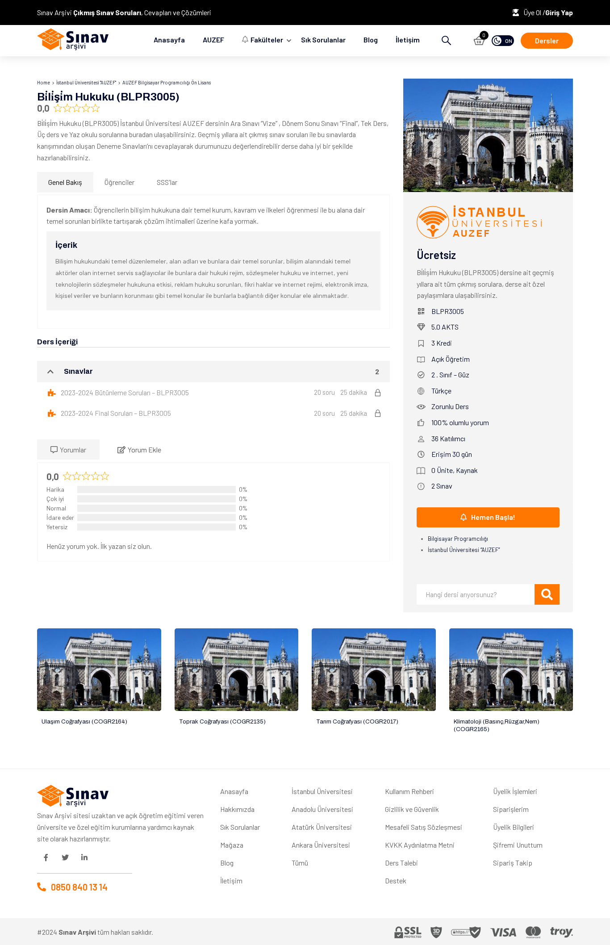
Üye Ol (533, 12)
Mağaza (231, 844)
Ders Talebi (401, 862)
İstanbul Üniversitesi (322, 791)
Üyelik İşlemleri (515, 791)
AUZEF (213, 39)
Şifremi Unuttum (518, 844)
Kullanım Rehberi (409, 791)
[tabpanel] (213, 261)
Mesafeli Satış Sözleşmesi (423, 827)
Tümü (300, 862)
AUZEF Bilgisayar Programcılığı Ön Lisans (166, 82)
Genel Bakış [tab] (65, 182)
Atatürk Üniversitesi (322, 827)
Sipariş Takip (512, 862)
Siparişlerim (511, 809)
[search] (547, 594)
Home (43, 82)
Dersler (547, 40)
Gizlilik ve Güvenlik (412, 809)
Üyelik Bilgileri (513, 827)
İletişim (408, 39)
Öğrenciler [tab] (119, 182)
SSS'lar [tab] (167, 182)
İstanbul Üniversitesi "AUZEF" (86, 82)
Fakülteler (267, 39)
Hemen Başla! (493, 517)
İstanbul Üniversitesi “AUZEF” (464, 549)
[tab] (68, 449)
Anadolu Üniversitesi (322, 809)
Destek (395, 880)
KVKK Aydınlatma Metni (420, 844)
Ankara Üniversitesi (321, 844)
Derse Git (99, 670)
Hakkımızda (237, 809)
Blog (370, 39)
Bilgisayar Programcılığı (458, 538)
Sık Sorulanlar (323, 39)
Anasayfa (169, 39)
